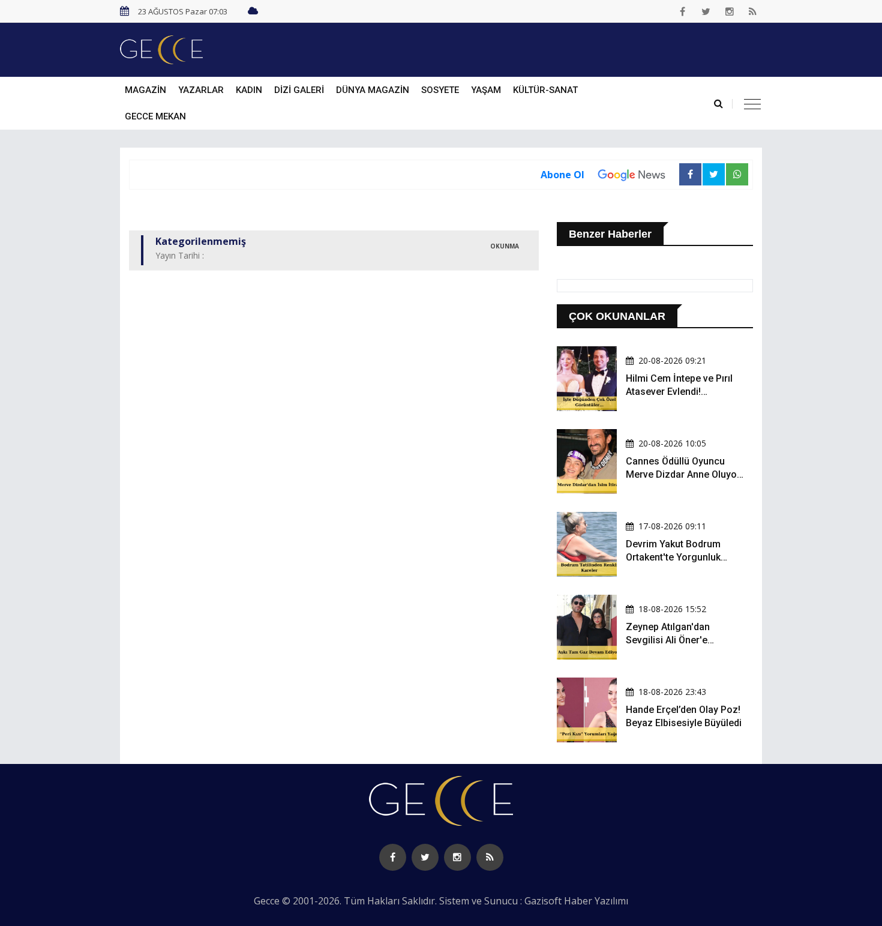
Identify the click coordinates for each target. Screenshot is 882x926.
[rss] (753, 11)
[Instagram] (730, 11)
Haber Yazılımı (596, 900)
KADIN (249, 90)
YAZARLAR (201, 90)
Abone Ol (562, 174)
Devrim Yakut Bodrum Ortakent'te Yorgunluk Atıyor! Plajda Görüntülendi (684, 557)
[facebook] (683, 11)
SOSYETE (440, 90)
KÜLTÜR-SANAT (545, 90)
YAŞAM (486, 90)
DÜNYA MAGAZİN (372, 90)
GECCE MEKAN (155, 116)
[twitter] (706, 11)
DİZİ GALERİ (299, 90)
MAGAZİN (145, 90)
